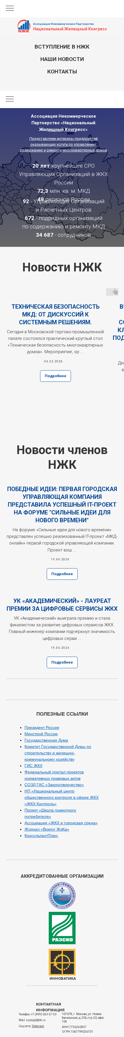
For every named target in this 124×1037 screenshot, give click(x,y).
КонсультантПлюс (41, 835)
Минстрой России (41, 734)
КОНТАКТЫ (62, 71)
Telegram (38, 1026)
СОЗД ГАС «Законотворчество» (54, 784)
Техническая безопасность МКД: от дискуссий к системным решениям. (55, 314)
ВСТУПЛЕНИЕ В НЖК (62, 46)
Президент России (42, 727)
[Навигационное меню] (10, 9)
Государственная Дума (46, 740)
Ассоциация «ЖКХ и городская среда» (61, 823)
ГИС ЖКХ (33, 765)
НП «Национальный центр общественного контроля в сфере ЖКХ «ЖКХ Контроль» (62, 797)
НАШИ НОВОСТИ (62, 59)
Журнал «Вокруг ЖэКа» (47, 829)
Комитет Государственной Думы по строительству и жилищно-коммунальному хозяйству (58, 753)
